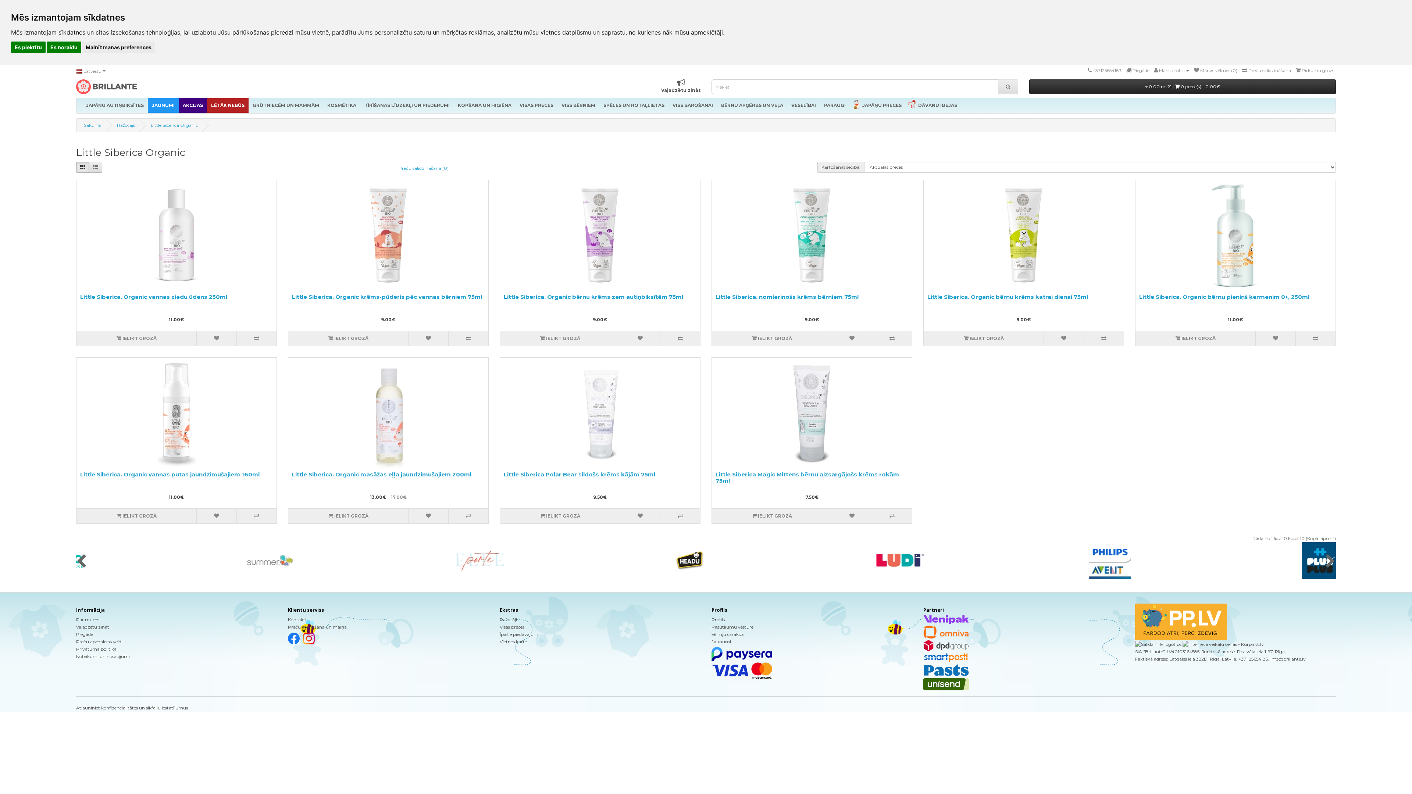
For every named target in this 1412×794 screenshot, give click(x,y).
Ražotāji (508, 619)
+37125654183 (1107, 70)
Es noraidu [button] (64, 47)
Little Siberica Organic (174, 125)
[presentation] (81, 561)
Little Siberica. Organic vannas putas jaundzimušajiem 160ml (170, 474)
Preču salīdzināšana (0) (424, 168)
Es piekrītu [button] (28, 47)
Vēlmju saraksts (728, 634)
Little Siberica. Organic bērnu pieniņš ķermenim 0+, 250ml (1224, 296)
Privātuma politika (96, 649)
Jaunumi (721, 641)
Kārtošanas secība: (840, 167)
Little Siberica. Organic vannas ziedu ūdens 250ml (153, 296)
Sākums (92, 125)
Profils (718, 619)
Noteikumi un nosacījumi (103, 656)
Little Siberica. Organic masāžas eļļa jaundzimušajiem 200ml (381, 474)
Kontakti (297, 619)
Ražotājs (126, 125)
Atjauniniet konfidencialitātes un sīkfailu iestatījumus (132, 708)
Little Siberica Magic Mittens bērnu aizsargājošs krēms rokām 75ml (807, 477)
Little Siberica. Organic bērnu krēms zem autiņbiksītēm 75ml (593, 296)
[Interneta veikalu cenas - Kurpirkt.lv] (1222, 644)
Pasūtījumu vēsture (732, 627)
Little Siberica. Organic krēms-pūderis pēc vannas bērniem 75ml (387, 296)
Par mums (87, 619)
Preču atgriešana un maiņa (317, 627)
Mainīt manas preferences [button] (118, 47)
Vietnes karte (513, 641)
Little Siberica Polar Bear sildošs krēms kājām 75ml (579, 474)
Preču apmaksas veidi (99, 641)
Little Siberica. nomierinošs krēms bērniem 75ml (787, 296)
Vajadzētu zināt (92, 627)
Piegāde (84, 634)
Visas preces (512, 627)
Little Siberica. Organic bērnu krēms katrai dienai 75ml (1007, 296)
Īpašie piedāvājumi (519, 634)
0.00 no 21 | (1184, 86)
